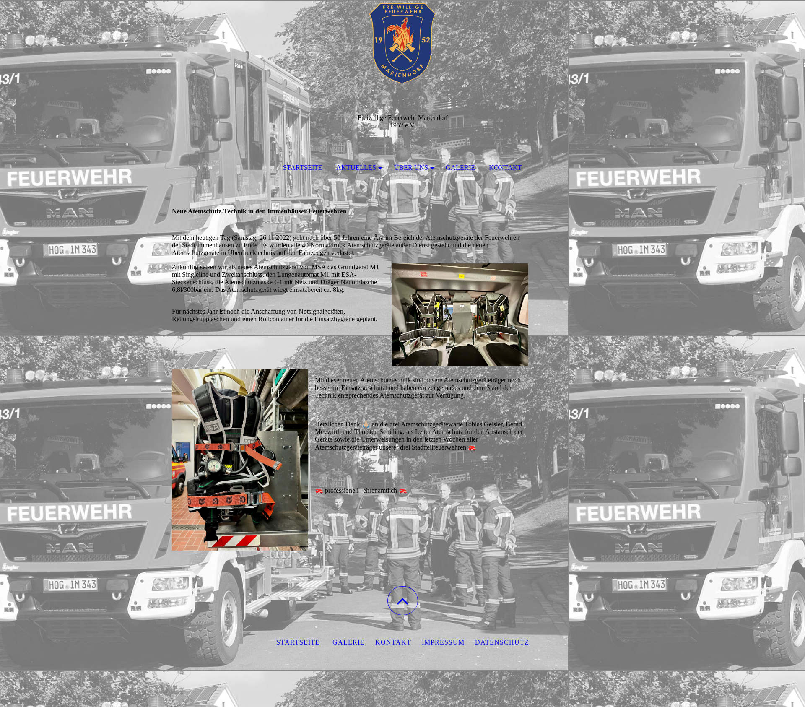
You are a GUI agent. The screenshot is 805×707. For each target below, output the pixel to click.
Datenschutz (502, 642)
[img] (402, 42)
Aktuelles (356, 167)
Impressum (443, 642)
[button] (402, 600)
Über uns (411, 167)
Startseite (302, 167)
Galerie (460, 167)
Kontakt (505, 167)
